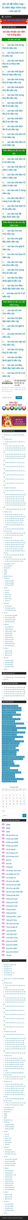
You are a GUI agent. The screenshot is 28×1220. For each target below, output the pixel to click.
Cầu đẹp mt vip (8, 512)
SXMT (5, 574)
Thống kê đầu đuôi (10, 643)
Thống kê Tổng (9, 629)
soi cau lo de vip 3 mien (8, 739)
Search (19, 397)
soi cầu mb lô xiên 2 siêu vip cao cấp (14, 496)
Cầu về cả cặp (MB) (10, 617)
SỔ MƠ (8, 955)
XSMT (8, 832)
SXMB (5, 570)
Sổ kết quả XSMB (9, 581)
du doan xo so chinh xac (8, 712)
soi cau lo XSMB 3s (18, 741)
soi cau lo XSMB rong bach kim (10, 750)
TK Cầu (5, 613)
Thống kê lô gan (9, 641)
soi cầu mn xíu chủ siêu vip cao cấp (14, 561)
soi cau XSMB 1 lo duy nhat (9, 752)
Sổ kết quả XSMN (9, 583)
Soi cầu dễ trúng (8, 566)
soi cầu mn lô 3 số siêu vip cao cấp (14, 548)
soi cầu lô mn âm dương (8, 756)
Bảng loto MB (8, 651)
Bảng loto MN (8, 653)
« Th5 (3, 811)
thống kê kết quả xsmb (8, 774)
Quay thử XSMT (9, 664)
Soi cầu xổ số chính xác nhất (10, 770)
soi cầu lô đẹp (20, 756)
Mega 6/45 (8, 596)
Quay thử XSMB (9, 660)
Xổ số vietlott (10, 849)
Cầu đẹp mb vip (8, 391)
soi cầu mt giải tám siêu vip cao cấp (14, 520)
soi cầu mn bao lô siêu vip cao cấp (14, 540)
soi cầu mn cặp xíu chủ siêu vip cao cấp (15, 542)
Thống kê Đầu (8, 635)
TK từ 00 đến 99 (9, 627)
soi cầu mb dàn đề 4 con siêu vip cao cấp (14, 691)
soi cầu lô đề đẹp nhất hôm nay (10, 765)
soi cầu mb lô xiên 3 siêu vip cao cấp (14, 499)
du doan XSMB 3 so (7, 716)
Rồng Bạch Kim (6, 730)
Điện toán (6, 603)
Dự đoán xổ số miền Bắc (8, 723)
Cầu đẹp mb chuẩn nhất (10, 488)
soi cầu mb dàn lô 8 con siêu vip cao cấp (14, 693)
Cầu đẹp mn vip (8, 538)
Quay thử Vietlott (9, 666)
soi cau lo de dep (20, 732)
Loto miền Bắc (11, 931)
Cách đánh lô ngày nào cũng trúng (11, 708)
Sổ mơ (5, 669)
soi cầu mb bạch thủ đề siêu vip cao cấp (15, 448)
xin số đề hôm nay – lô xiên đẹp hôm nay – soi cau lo (14, 7)
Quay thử (6, 657)
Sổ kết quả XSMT (9, 585)
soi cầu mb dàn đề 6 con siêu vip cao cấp (14, 687)
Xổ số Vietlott (8, 598)
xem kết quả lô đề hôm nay (9, 781)
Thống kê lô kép (9, 637)
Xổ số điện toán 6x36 (13, 870)
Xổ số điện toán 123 (10, 608)
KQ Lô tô (6, 648)
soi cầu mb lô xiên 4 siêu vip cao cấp (14, 501)
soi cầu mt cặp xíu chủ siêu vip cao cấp (15, 516)
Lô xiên (4, 725)
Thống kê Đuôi (9, 633)
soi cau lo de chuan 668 (8, 732)
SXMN (5, 572)
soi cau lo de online (17, 737)
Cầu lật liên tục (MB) (10, 619)
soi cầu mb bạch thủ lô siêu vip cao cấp (15, 454)
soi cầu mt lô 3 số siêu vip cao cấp (14, 522)
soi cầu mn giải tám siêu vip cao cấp (14, 546)
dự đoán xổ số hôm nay (8, 721)
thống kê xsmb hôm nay (8, 776)
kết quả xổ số (19, 723)
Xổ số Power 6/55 (12, 856)
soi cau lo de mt (6, 737)
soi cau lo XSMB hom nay (8, 748)
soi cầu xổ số (5, 768)
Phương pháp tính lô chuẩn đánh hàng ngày (13, 728)
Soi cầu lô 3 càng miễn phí (9, 754)
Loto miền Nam (11, 934)
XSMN (8, 828)
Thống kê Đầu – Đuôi (10, 631)
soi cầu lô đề (5, 759)
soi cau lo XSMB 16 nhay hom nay (10, 743)
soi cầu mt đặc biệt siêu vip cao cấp (14, 518)
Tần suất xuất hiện (9, 645)
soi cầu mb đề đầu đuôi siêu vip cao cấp (15, 494)
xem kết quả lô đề (18, 779)
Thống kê (7, 600)
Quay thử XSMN (9, 662)
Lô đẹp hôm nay (11, 725)
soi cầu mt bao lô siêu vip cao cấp (14, 514)
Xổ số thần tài (8, 606)
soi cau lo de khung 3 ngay (9, 734)
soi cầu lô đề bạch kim (16, 759)
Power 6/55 (8, 594)
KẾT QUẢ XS (7, 568)
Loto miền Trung (12, 938)
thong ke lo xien (16, 772)
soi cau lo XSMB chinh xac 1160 (10, 745)
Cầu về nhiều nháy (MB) (11, 615)
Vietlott (6, 587)
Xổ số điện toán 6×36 (10, 610)
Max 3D (7, 592)
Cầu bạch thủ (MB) (9, 621)
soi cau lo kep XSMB (7, 741)
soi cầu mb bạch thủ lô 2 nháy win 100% (13, 63)
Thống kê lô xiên (9, 639)
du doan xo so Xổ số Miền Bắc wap (11, 714)
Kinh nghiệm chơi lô (9, 564)
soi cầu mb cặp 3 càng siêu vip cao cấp (15, 456)
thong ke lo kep (6, 772)
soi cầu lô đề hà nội (7, 761)
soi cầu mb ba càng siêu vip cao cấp (14, 446)
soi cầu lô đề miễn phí (8, 763)
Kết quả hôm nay (8, 576)
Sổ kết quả (6, 578)
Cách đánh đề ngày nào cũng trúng (11, 710)
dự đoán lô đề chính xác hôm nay (11, 719)
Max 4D (7, 590)
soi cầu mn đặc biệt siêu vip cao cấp (14, 544)
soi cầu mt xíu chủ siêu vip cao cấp (14, 535)
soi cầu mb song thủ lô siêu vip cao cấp (15, 509)
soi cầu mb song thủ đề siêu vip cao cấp (20, 383)
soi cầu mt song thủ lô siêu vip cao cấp (15, 533)
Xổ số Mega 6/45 (12, 853)
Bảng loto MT (8, 655)
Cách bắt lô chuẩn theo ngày (10, 705)
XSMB (8, 825)
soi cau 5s (13, 730)
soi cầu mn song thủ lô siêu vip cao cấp (15, 559)
